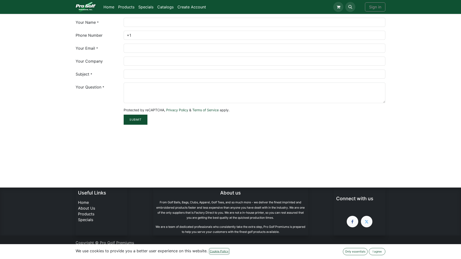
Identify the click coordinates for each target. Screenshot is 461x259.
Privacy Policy (177, 110)
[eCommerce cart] (338, 7)
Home (83, 202)
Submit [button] (135, 119)
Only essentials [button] (355, 251)
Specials (85, 219)
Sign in (375, 7)
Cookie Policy (219, 251)
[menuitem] (109, 7)
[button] (350, 7)
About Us (86, 208)
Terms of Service (205, 110)
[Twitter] (366, 221)
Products (86, 214)
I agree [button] (377, 251)
